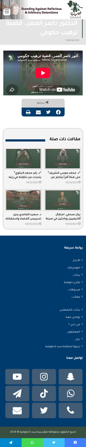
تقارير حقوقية (72, 282)
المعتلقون (73, 332)
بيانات (76, 275)
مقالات (75, 297)
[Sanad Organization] (43, 11)
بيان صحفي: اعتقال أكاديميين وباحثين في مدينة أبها (63, 217)
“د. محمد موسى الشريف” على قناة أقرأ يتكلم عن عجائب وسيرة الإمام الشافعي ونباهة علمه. (64, 176)
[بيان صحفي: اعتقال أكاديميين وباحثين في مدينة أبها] (62, 200)
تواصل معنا (73, 317)
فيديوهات (74, 289)
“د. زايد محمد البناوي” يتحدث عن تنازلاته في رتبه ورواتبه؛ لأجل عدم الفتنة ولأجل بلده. (25, 176)
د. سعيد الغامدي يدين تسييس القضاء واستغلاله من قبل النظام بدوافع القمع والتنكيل (23, 217)
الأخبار (76, 260)
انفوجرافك (73, 268)
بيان (77, 339)
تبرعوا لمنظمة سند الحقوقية (62, 346)
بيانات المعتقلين (70, 310)
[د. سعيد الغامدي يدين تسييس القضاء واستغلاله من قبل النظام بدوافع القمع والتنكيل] (23, 200)
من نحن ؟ (74, 324)
